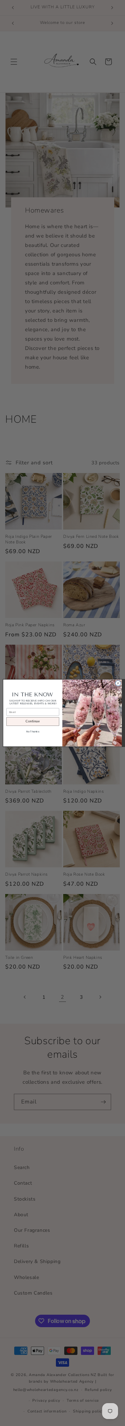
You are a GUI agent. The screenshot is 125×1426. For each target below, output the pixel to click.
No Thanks (32, 731)
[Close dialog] (117, 683)
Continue (33, 721)
